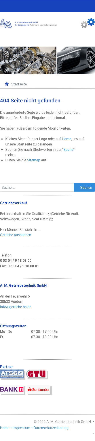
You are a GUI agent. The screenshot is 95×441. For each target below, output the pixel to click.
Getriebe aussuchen (15, 234)
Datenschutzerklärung (51, 427)
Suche (68, 149)
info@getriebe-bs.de (15, 306)
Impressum (21, 427)
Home (66, 138)
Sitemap (33, 160)
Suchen (85, 187)
